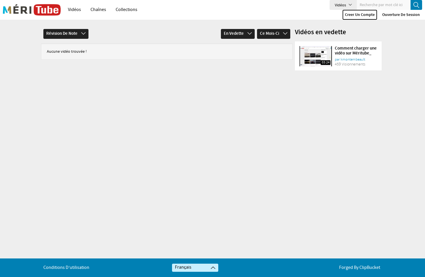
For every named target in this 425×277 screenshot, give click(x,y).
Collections (126, 10)
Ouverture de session (401, 14)
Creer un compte (360, 14)
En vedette (234, 34)
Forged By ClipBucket (359, 268)
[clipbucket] (32, 10)
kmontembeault (353, 59)
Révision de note (62, 34)
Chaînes (98, 10)
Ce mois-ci (270, 34)
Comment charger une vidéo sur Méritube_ (356, 50)
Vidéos (74, 10)
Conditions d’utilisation (66, 268)
